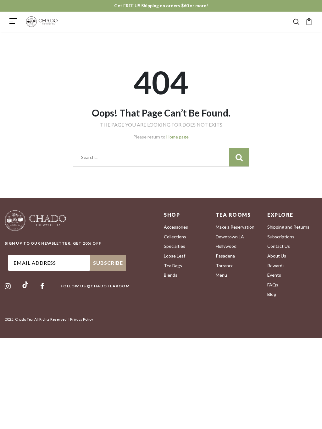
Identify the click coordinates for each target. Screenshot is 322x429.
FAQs (272, 284)
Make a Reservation (235, 227)
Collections (175, 236)
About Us (276, 255)
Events (274, 275)
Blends (170, 275)
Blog (271, 294)
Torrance (225, 265)
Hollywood (226, 246)
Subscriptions (280, 236)
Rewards (276, 265)
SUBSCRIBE (108, 263)
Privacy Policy (81, 319)
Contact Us (278, 246)
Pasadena (225, 255)
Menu (221, 275)
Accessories (176, 227)
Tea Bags (173, 265)
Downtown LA (230, 236)
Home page (177, 136)
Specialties (174, 246)
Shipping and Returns (288, 227)
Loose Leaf (174, 255)
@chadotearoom (108, 286)
